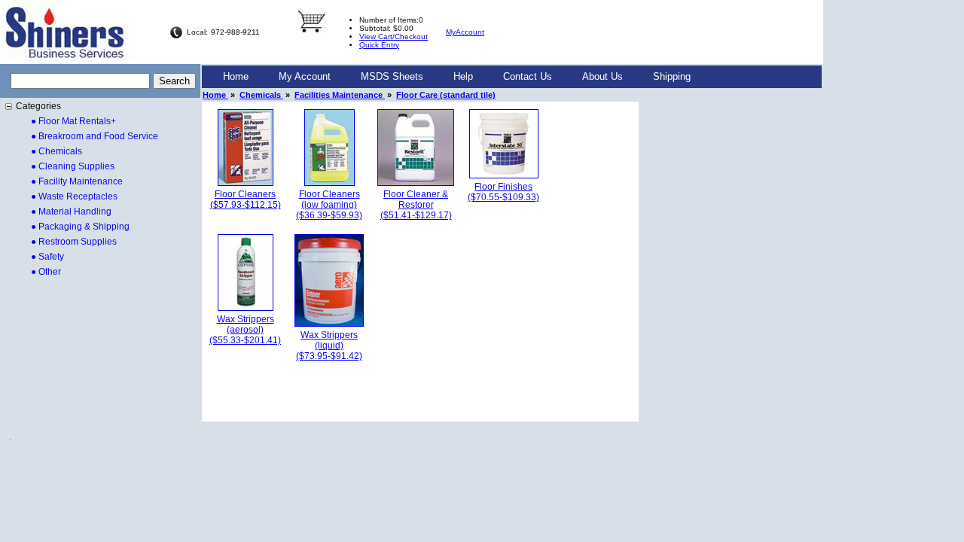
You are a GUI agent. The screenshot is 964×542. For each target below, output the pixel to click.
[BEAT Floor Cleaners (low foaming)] (329, 183)
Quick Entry (379, 45)
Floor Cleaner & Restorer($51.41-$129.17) (416, 205)
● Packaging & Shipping (80, 226)
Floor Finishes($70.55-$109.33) (503, 191)
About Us (602, 76)
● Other (46, 271)
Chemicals (261, 94)
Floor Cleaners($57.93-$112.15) (245, 199)
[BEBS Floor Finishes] (503, 175)
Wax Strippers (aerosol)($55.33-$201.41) (245, 330)
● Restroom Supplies (74, 241)
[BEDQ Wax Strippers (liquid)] (329, 323)
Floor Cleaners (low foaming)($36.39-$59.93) (329, 205)
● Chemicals (56, 151)
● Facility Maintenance (77, 181)
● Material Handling (71, 211)
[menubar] (457, 77)
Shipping (672, 76)
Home (236, 76)
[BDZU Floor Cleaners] (245, 183)
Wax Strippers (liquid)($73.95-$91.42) (329, 345)
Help (463, 76)
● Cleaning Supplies (72, 166)
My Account (305, 76)
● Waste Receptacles (74, 196)
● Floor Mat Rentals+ (73, 121)
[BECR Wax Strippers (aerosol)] (245, 308)
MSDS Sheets (392, 76)
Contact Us (527, 76)
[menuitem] (236, 77)
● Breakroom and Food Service (94, 136)
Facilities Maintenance (339, 94)
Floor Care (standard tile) (446, 94)
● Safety (47, 256)
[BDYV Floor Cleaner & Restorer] (415, 183)
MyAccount (465, 32)
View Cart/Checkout (393, 36)
